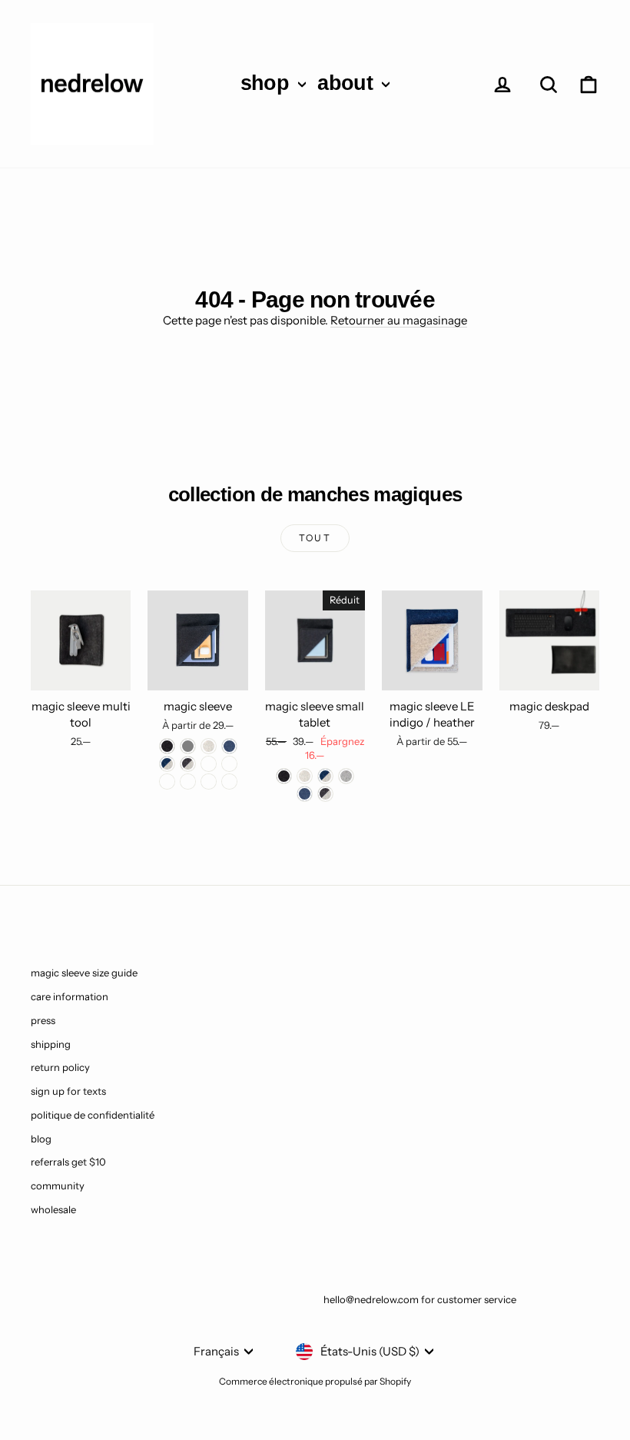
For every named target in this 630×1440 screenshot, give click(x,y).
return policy (60, 1067)
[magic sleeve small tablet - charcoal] (284, 776)
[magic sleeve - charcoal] (167, 746)
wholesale (53, 1209)
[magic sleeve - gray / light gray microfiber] (188, 781)
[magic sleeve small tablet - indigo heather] (325, 776)
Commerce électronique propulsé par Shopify (315, 1381)
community (58, 1185)
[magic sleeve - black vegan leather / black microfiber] (229, 781)
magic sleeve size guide (84, 972)
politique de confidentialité (92, 1115)
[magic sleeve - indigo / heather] (167, 764)
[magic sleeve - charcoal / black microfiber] (229, 764)
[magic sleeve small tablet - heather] (304, 776)
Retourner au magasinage (398, 320)
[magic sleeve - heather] (208, 746)
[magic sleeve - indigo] (229, 746)
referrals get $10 (68, 1162)
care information (69, 996)
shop (267, 83)
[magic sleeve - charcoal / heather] (188, 764)
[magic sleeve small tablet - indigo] (304, 794)
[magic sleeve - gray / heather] (208, 764)
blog (41, 1138)
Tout (315, 538)
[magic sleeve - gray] (188, 746)
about (347, 83)
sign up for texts (68, 1091)
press (43, 1020)
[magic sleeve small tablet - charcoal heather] (325, 794)
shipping (51, 1044)
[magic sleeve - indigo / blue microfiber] (167, 781)
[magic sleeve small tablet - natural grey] (346, 776)
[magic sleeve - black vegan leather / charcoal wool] (208, 781)
